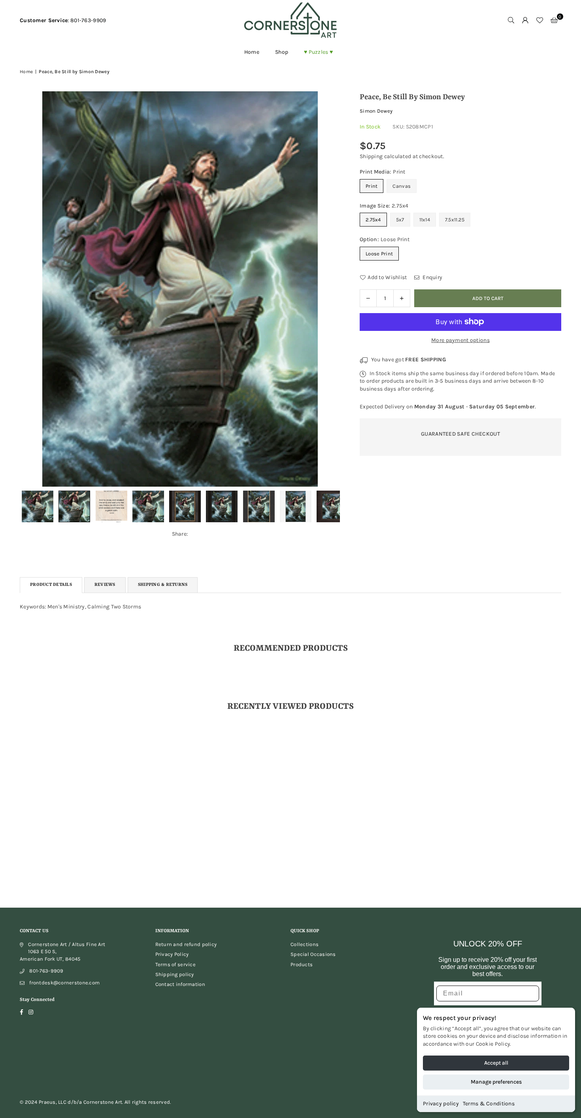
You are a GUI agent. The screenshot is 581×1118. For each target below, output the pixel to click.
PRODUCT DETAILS (51, 584)
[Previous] (31, 289)
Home (251, 52)
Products (301, 964)
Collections (304, 944)
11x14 (424, 220)
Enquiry (431, 277)
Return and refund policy (186, 944)
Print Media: (383, 171)
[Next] (329, 289)
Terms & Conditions (489, 1103)
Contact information (180, 984)
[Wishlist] (539, 20)
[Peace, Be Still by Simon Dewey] (74, 506)
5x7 (400, 220)
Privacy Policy (172, 954)
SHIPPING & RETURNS (163, 584)
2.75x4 (373, 220)
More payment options (460, 340)
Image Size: (384, 205)
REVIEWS (104, 584)
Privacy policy (441, 1103)
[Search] (511, 20)
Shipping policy (174, 974)
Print (371, 186)
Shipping (371, 156)
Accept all (496, 1062)
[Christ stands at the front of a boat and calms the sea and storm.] (37, 506)
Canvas (401, 186)
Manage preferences (496, 1081)
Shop (281, 52)
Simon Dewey (376, 111)
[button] (554, 20)
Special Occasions (313, 954)
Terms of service (175, 964)
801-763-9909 (46, 971)
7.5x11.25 (455, 220)
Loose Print (379, 254)
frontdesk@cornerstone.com (64, 983)
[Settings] (525, 20)
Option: (384, 239)
